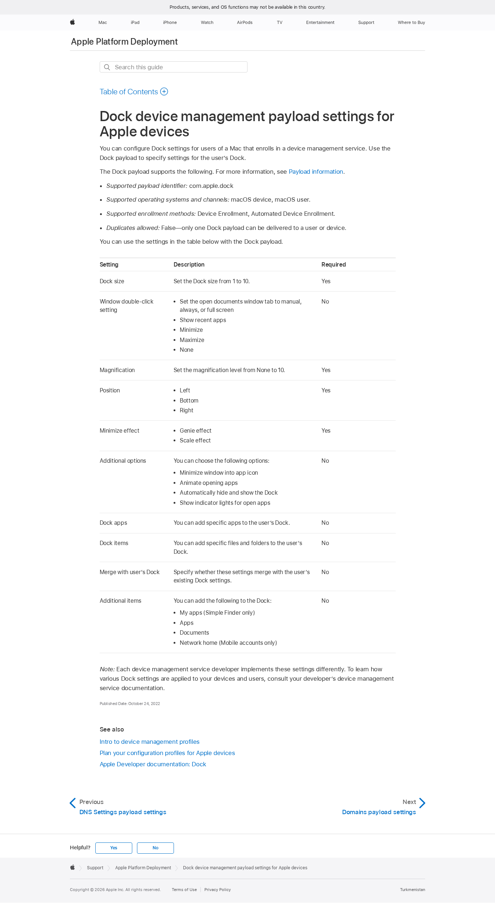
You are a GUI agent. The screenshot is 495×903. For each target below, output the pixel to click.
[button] (134, 91)
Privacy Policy (217, 889)
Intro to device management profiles (150, 741)
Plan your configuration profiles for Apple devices (167, 752)
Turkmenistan (412, 889)
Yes (113, 847)
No (155, 847)
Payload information (316, 171)
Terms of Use (184, 889)
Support (95, 867)
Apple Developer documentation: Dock (153, 764)
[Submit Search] (107, 67)
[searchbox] (174, 67)
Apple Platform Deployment (124, 41)
